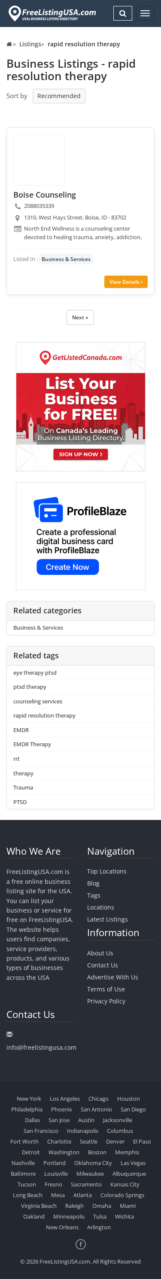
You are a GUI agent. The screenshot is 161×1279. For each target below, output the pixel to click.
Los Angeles (65, 1098)
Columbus (120, 1131)
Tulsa (99, 1216)
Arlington (99, 1227)
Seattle (88, 1141)
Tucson (27, 1184)
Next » (80, 317)
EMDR (21, 730)
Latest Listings (107, 919)
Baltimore (23, 1173)
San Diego (133, 1109)
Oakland (34, 1216)
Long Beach (28, 1195)
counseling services (37, 701)
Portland (54, 1163)
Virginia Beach (39, 1206)
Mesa (58, 1195)
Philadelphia (27, 1109)
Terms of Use (106, 989)
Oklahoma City (93, 1163)
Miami (128, 1206)
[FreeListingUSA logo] (51, 13)
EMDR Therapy (32, 744)
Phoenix (61, 1109)
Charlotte (59, 1141)
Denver (115, 1141)
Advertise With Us (112, 977)
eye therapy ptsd (35, 672)
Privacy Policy (106, 1001)
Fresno (53, 1184)
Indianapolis (82, 1131)
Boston (97, 1152)
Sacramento (86, 1184)
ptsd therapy (29, 687)
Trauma (23, 787)
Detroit (31, 1152)
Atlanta (82, 1195)
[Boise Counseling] (39, 160)
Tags (93, 895)
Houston (128, 1098)
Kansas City (125, 1184)
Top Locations (107, 871)
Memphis (127, 1152)
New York (29, 1098)
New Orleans (62, 1227)
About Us (100, 953)
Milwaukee (90, 1173)
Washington (64, 1152)
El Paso (142, 1141)
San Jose (59, 1120)
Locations (100, 907)
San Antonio (96, 1109)
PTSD (20, 802)
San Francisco (41, 1131)
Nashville (23, 1163)
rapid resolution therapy (44, 715)
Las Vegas (133, 1163)
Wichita (124, 1216)
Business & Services (66, 259)
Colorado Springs (122, 1195)
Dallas (32, 1120)
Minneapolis (69, 1216)
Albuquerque (129, 1173)
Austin (86, 1120)
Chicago (98, 1098)
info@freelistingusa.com (41, 1047)
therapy (23, 773)
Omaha (101, 1206)
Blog (93, 883)
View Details (125, 281)
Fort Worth (24, 1141)
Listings (30, 44)
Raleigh (74, 1206)
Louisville (56, 1173)
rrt (16, 759)
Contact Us (102, 965)
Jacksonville (117, 1120)
